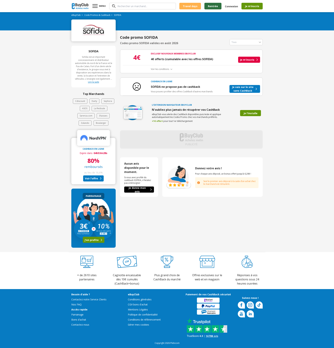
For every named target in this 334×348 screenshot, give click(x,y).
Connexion (231, 6)
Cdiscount (80, 101)
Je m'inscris (247, 59)
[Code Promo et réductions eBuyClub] (80, 6)
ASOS (84, 108)
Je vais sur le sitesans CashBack (242, 88)
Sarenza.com (86, 115)
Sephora (108, 101)
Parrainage (77, 314)
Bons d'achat (78, 319)
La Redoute (99, 108)
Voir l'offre (91, 178)
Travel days (190, 6)
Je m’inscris (252, 6)
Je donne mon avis (137, 190)
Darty (94, 101)
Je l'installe (250, 113)
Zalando (85, 123)
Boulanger (101, 123)
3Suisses (103, 115)
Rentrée (213, 6)
